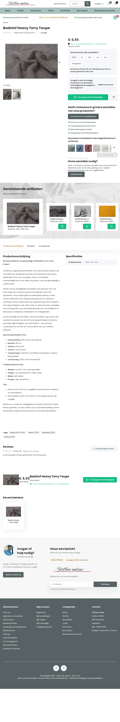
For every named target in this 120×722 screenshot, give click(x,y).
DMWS (67, 676)
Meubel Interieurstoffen (104, 10)
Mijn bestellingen (43, 616)
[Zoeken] (87, 3)
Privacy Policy (8, 620)
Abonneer (105, 584)
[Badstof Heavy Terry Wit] (105, 148)
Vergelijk (43, 33)
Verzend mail (76, 174)
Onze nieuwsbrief (10, 638)
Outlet (51, 10)
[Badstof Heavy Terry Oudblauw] (79, 148)
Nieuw (7, 10)
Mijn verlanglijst (42, 623)
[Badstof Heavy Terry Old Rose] (88, 148)
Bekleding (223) (48, 432)
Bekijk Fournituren (105, 85)
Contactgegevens (10, 641)
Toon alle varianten (106, 155)
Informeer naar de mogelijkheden (83, 116)
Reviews (31, 246)
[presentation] (4, 62)
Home (5, 22)
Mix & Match (82, 10)
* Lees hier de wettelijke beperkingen (62, 589)
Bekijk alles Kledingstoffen (24, 33)
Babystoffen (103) (17, 432)
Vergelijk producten (44, 627)
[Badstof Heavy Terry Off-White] (96, 148)
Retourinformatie (10, 645)
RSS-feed (76, 676)
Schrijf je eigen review (104, 448)
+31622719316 (56, 560)
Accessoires (36, 10)
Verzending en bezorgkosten (14, 627)
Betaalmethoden (10, 623)
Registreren (41, 612)
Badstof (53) (33, 432)
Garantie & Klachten (11, 648)
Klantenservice (60, 4)
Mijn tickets (41, 620)
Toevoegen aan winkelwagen (89, 97)
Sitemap (6, 634)
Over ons (6, 612)
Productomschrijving (13, 246)
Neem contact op (13, 575)
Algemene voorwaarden (13, 616)
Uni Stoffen (65, 10)
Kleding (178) (9, 437)
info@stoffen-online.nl (77, 560)
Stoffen (20, 10)
